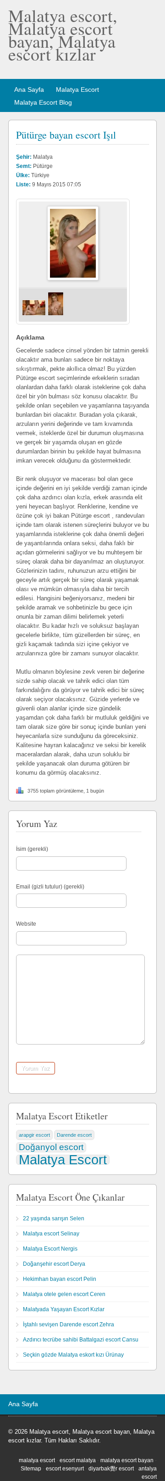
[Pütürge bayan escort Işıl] (73, 278)
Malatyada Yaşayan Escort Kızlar (63, 1309)
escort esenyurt (65, 1468)
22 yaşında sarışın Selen (53, 1218)
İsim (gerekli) (32, 849)
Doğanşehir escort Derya (54, 1264)
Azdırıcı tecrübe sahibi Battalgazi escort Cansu (80, 1339)
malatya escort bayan (127, 1460)
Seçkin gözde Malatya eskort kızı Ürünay (73, 1355)
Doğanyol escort (51, 1147)
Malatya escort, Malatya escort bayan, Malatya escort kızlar (62, 35)
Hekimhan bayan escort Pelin (59, 1279)
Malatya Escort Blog (43, 102)
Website (26, 924)
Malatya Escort (77, 89)
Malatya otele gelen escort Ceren (64, 1294)
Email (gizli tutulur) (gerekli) (50, 886)
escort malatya (78, 1460)
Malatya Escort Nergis (50, 1249)
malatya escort (37, 1460)
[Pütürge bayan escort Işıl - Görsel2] (56, 314)
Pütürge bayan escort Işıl (66, 134)
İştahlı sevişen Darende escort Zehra (68, 1324)
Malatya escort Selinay (51, 1233)
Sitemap (31, 1468)
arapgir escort (34, 1135)
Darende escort (74, 1135)
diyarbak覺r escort (111, 1468)
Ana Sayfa (29, 89)
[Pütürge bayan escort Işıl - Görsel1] (34, 314)
